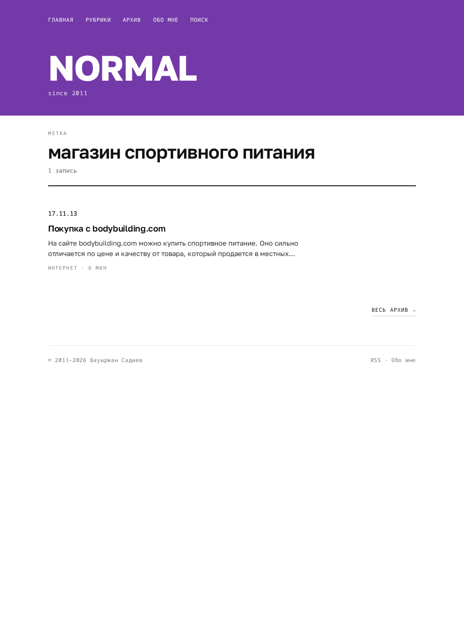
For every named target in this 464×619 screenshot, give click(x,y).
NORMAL (122, 67)
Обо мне (166, 20)
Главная (61, 20)
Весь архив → (394, 310)
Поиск (199, 20)
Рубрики (98, 20)
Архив (132, 20)
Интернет (62, 267)
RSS (376, 360)
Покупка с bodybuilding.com (107, 228)
